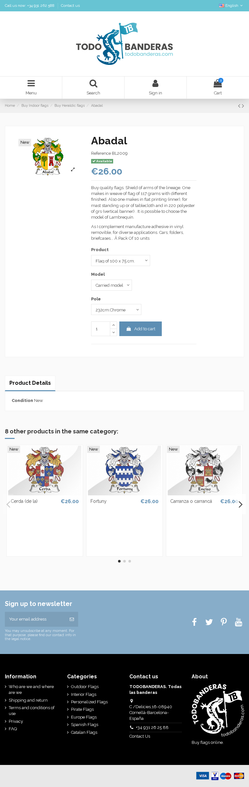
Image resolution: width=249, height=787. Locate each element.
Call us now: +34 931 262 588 (30, 5)
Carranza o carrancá (191, 501)
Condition (22, 400)
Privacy (16, 721)
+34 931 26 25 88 (152, 727)
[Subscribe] (71, 619)
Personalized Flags (89, 701)
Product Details (30, 383)
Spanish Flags (84, 724)
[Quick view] (45, 493)
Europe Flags (84, 717)
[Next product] (243, 106)
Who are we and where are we (31, 689)
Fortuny (98, 501)
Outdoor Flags (85, 686)
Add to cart (144, 328)
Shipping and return (28, 700)
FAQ (13, 728)
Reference (101, 153)
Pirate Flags (82, 709)
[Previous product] (240, 106)
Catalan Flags (84, 732)
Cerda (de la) (24, 501)
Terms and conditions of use (31, 710)
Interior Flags (83, 694)
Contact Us (140, 736)
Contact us (70, 5)
